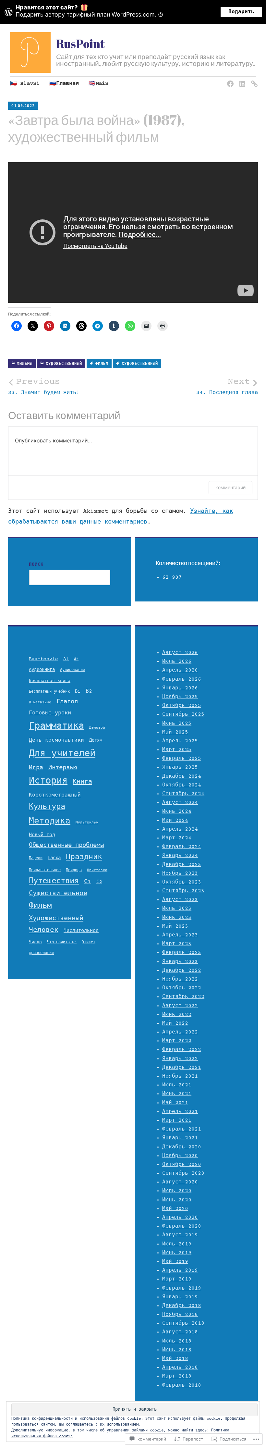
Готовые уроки (50, 713)
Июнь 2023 (176, 918)
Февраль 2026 (181, 679)
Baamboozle (43, 659)
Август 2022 (180, 1006)
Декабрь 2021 (181, 1068)
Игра (36, 768)
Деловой (97, 728)
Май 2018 (175, 1359)
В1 (77, 691)
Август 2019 (180, 1235)
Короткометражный (55, 795)
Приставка (97, 871)
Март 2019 (176, 1279)
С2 (99, 882)
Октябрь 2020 (181, 1165)
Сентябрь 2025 (183, 714)
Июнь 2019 (176, 1253)
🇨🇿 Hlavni (25, 84)
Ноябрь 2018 (180, 1315)
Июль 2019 (176, 1244)
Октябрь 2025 (181, 706)
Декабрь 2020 (181, 1147)
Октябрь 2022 (181, 988)
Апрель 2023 (180, 935)
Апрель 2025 (180, 741)
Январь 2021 (180, 1138)
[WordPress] (253, 79)
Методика (49, 821)
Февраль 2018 (181, 1385)
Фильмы (24, 364)
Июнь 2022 (176, 1015)
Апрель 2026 (180, 670)
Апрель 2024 (180, 829)
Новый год (42, 835)
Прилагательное (45, 870)
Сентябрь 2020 (183, 1173)
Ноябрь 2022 (180, 979)
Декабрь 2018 (181, 1306)
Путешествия (54, 881)
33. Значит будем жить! (43, 386)
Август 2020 (180, 1182)
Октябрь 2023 (181, 882)
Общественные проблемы (66, 845)
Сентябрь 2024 (183, 794)
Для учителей (62, 754)
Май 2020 (175, 1209)
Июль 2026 (176, 661)
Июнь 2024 (176, 811)
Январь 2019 (180, 1297)
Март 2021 (176, 1120)
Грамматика (56, 726)
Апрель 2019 (180, 1270)
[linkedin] (241, 79)
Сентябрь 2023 (183, 891)
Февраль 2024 (181, 847)
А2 (76, 659)
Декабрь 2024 (181, 776)
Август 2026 (180, 653)
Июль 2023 (176, 908)
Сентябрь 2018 (183, 1323)
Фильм (101, 364)
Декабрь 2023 (181, 865)
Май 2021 (175, 1103)
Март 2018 (176, 1376)
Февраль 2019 (181, 1288)
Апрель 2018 (180, 1367)
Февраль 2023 (181, 953)
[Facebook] (229, 79)
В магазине (40, 703)
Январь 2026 (180, 688)
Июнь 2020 (176, 1200)
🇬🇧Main (98, 84)
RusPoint (80, 43)
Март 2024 (176, 838)
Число (35, 942)
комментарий (230, 487)
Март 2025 (176, 750)
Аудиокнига (42, 670)
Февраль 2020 (181, 1226)
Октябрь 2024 (181, 785)
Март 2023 (176, 944)
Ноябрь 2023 (180, 873)
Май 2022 (175, 1023)
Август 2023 (180, 900)
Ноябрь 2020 (180, 1156)
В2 (89, 691)
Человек (43, 930)
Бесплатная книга (49, 681)
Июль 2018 (176, 1341)
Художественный (64, 364)
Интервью (62, 768)
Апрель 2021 (180, 1112)
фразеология (41, 953)
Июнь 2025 (176, 723)
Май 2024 (175, 820)
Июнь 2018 (176, 1350)
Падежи (35, 858)
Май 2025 (175, 732)
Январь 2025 (180, 767)
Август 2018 (180, 1332)
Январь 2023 (180, 962)
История (48, 781)
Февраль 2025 (181, 758)
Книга (82, 782)
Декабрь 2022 (181, 970)
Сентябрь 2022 (183, 997)
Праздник (84, 857)
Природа (74, 870)
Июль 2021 (176, 1085)
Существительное (58, 893)
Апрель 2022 (180, 1032)
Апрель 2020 (180, 1217)
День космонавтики (56, 740)
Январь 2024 (180, 856)
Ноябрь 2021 (180, 1076)
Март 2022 (176, 1041)
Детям (95, 740)
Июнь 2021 (176, 1094)
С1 (87, 882)
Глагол (67, 702)
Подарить (241, 12)
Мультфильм (87, 823)
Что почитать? (62, 942)
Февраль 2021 (181, 1129)
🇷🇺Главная (64, 84)
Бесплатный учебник (49, 691)
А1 (66, 659)
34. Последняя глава (227, 386)
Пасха (54, 858)
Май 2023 (175, 926)
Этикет (88, 942)
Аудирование (72, 670)
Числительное (81, 931)
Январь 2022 (180, 1059)
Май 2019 (175, 1262)
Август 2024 (180, 803)
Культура (47, 807)
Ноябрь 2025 (180, 697)
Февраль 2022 (181, 1050)
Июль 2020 (176, 1191)
